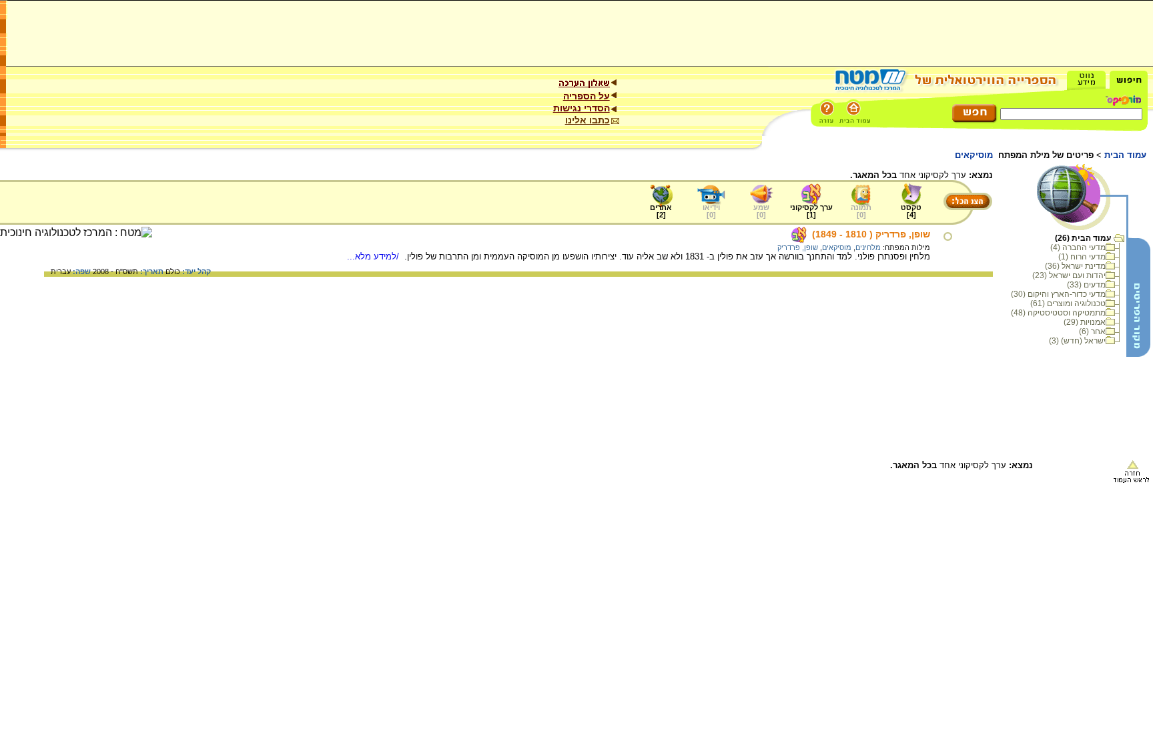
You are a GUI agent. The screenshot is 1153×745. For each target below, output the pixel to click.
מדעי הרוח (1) (1082, 256)
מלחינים (868, 247)
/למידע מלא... (374, 256)
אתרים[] (661, 211)
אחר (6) (1092, 331)
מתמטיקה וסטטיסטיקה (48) (1058, 312)
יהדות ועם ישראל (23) (1069, 275)
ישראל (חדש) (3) (1077, 340)
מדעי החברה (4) (1078, 247)
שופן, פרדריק (797, 247)
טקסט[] (911, 211)
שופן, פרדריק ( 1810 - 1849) (871, 234)
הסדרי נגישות (581, 108)
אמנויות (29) (1085, 322)
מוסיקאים (836, 247)
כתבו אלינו (587, 120)
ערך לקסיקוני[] (811, 211)
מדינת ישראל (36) (1075, 266)
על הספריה (586, 96)
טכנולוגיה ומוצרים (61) (1068, 303)
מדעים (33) (1086, 284)
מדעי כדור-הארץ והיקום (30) (1058, 294)
